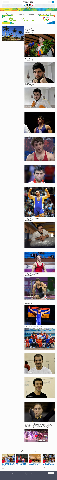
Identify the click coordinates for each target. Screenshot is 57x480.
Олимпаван (5, 474)
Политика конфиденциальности (49, 475)
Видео (12, 472)
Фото (3, 473)
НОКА (12, 474)
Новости (4, 472)
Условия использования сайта (50, 474)
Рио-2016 (12, 473)
